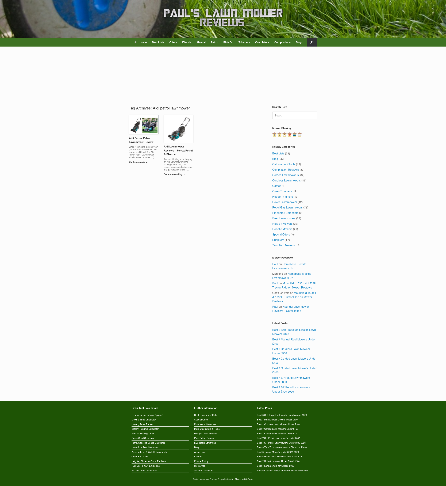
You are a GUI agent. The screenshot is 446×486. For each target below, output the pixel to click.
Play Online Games (204, 438)
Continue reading (138, 162)
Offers (173, 42)
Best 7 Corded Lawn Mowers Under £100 (277, 433)
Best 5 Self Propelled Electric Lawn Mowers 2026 (282, 415)
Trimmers (244, 42)
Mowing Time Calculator (144, 419)
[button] (312, 42)
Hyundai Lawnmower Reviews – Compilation (290, 309)
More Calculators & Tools (207, 428)
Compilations (282, 42)
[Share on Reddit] (284, 134)
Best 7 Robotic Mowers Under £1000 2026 (278, 461)
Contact (198, 456)
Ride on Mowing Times (143, 433)
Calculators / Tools (283, 164)
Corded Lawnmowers (285, 175)
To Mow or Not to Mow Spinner (147, 415)
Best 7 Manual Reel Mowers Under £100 (277, 419)
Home (143, 42)
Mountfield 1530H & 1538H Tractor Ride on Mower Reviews (294, 285)
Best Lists (158, 42)
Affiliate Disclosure (203, 470)
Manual (201, 42)
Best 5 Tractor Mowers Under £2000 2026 (278, 452)
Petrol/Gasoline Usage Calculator (148, 442)
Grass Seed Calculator (143, 438)
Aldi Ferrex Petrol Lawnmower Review (141, 140)
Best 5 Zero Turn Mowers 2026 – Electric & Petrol (282, 447)
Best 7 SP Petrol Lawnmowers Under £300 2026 (291, 389)
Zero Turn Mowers (283, 245)
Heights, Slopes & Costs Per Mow (149, 461)
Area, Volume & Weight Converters (149, 452)
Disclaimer (199, 465)
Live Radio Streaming (205, 442)
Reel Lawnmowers (283, 218)
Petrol (214, 42)
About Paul (199, 452)
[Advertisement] (223, 78)
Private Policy (201, 461)
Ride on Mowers (282, 224)
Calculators (262, 42)
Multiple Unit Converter (205, 433)
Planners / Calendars (285, 213)
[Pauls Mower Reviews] (223, 18)
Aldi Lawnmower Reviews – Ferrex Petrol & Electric (178, 150)
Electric (186, 42)
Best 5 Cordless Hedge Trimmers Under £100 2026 (282, 470)
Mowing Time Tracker (142, 424)
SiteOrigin (248, 479)
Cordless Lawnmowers (286, 180)
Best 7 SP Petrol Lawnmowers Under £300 (278, 438)
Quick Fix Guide (140, 456)
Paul (275, 264)
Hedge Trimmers (282, 197)
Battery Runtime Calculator (145, 428)
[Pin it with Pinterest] (289, 134)
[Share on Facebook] (274, 134)
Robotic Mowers (282, 229)
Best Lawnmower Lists (205, 415)
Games (276, 186)
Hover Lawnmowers (284, 202)
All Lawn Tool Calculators (144, 470)
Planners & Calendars (205, 424)
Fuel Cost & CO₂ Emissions (146, 465)
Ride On (228, 42)
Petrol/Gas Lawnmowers (287, 207)
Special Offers (281, 234)
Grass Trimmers (282, 191)
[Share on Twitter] (279, 134)
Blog (299, 42)
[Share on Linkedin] (295, 134)
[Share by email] (300, 134)
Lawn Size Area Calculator (145, 447)
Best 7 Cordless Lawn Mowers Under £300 (278, 424)
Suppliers (278, 240)
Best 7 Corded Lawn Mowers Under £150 (277, 428)
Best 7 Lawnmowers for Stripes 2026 (275, 465)
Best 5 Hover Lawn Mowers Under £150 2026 (279, 456)
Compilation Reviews (285, 170)
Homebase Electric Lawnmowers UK (289, 266)
